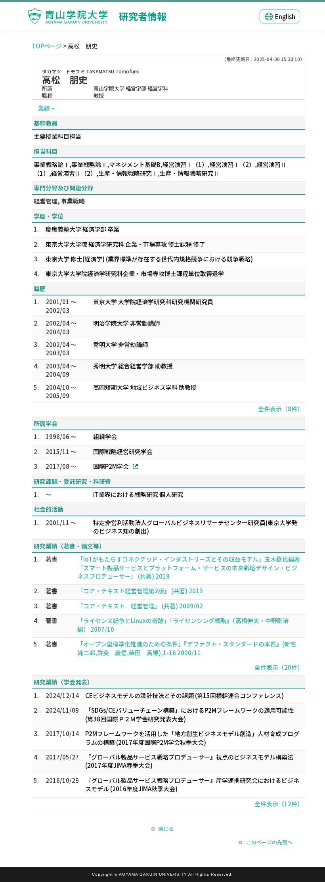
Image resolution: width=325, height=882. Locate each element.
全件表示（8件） (280, 409)
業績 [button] (44, 108)
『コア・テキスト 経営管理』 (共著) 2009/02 (140, 606)
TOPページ (47, 46)
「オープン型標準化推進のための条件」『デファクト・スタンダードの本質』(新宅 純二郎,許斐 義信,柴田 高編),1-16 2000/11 (189, 648)
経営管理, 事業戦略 (59, 201)
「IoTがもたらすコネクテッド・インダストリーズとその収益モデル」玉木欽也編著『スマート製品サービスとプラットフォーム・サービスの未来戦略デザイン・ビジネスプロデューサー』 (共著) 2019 (188, 567)
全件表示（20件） (278, 667)
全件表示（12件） (278, 804)
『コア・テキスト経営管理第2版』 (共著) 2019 (140, 591)
